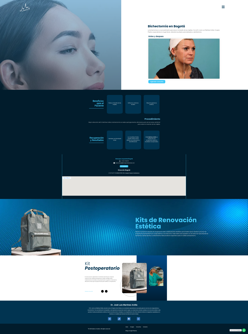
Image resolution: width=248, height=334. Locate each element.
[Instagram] (109, 318)
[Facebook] (128, 318)
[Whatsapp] (138, 318)
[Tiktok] (119, 318)
